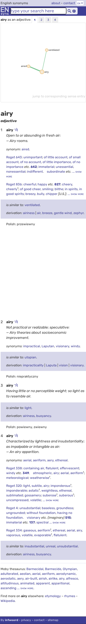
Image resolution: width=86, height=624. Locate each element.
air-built (31, 578)
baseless (48, 508)
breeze (47, 213)
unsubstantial (29, 508)
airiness (29, 213)
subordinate (56, 171)
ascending (8, 588)
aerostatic (8, 578)
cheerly (11, 189)
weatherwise (39, 478)
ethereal (61, 460)
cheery (67, 184)
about (55, 3)
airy (56, 473)
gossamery (33, 495)
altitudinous (10, 583)
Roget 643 (14, 157)
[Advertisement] (43, 272)
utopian (30, 357)
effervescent (69, 468)
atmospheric (42, 473)
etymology (53, 596)
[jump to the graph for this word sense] (16, 130)
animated (27, 583)
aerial (27, 460)
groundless (64, 508)
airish (43, 578)
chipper (51, 194)
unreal (50, 546)
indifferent (35, 171)
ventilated (32, 205)
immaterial (46, 167)
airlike (53, 578)
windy (75, 346)
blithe (59, 189)
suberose (49, 495)
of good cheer (30, 189)
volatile (35, 500)
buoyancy (43, 416)
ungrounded (15, 513)
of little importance (57, 162)
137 (32, 522)
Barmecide (53, 569)
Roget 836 (14, 184)
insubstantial (34, 546)
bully (40, 194)
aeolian (25, 574)
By (9, 620)
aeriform (39, 460)
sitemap (53, 620)
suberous (66, 495)
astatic (34, 490)
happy (43, 184)
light (28, 408)
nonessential (15, 171)
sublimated (14, 495)
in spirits (71, 189)
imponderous (60, 486)
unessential (64, 167)
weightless (49, 490)
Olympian (70, 569)
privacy (26, 620)
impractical (31, 346)
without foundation (41, 513)
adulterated (9, 574)
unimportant (32, 157)
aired (25, 149)
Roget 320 (14, 486)
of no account (30, 162)
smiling (47, 189)
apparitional (60, 583)
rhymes (69, 596)
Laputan (48, 346)
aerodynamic (66, 574)
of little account (55, 157)
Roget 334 (14, 530)
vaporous (13, 535)
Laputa (51, 365)
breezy (30, 194)
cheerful (29, 184)
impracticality (33, 365)
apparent (43, 583)
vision (63, 365)
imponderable (16, 490)
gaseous (29, 530)
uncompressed (17, 500)
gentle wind (63, 213)
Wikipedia (8, 601)
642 (34, 167)
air (39, 213)
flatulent (52, 468)
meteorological (17, 478)
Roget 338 (14, 468)
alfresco (72, 578)
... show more (75, 194)
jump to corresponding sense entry (59, 96)
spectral (42, 522)
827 (57, 184)
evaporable (42, 535)
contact (69, 3)
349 (26, 473)
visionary (62, 346)
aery (50, 460)
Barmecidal (34, 569)
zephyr (78, 213)
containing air (33, 468)
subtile (37, 486)
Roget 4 (12, 508)
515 (68, 517)
